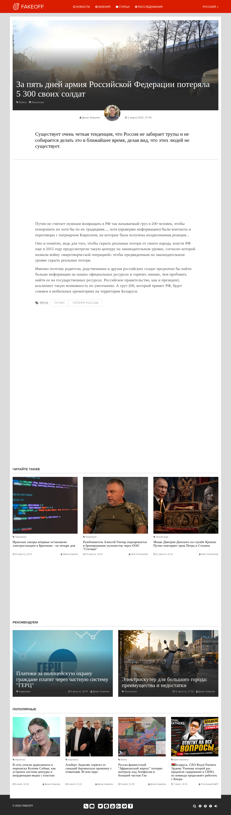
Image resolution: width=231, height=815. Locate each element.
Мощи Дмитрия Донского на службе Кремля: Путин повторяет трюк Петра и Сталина (184, 543)
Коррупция (91, 537)
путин (59, 302)
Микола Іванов (70, 554)
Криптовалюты (181, 759)
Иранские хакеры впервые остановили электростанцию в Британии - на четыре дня (44, 543)
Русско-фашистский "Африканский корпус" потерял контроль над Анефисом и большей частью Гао (140, 770)
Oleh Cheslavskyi (139, 554)
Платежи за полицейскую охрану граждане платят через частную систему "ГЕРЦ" (62, 679)
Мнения (104, 6)
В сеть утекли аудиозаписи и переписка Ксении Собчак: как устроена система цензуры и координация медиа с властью (34, 770)
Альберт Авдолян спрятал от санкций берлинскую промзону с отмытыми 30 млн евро (89, 768)
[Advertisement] (115, 190)
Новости (82, 6)
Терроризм (20, 537)
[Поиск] (194, 806)
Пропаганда (162, 537)
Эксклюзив (37, 102)
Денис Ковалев (91, 117)
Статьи (124, 6)
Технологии (130, 691)
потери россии (86, 302)
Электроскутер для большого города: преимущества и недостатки (164, 682)
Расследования (150, 6)
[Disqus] (115, 416)
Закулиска (20, 759)
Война (23, 102)
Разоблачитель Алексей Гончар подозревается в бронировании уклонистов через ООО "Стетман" (115, 545)
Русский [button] (210, 6)
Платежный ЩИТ (209, 784)
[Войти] (215, 806)
